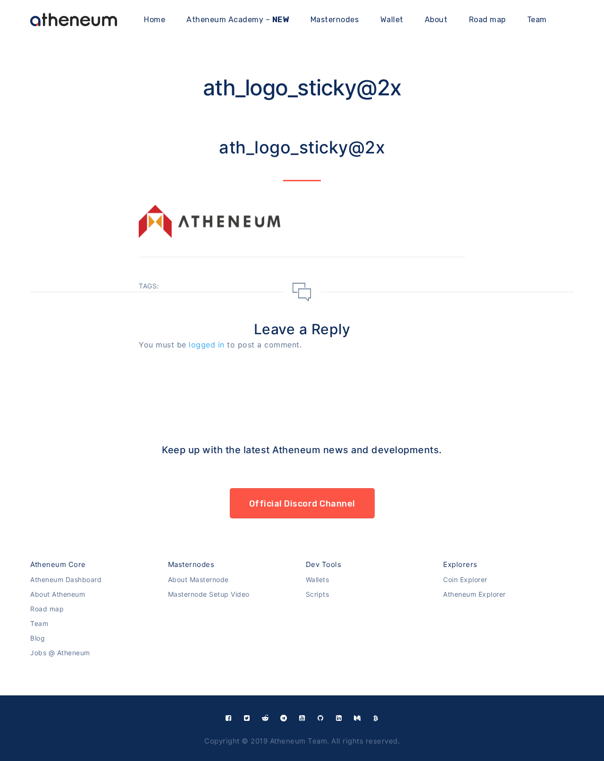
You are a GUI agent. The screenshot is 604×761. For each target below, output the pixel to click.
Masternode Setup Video (209, 594)
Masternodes (334, 19)
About (436, 19)
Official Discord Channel (302, 504)
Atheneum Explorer (474, 594)
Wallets (317, 579)
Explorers (460, 564)
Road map (487, 19)
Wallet (391, 19)
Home (154, 19)
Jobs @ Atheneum (60, 653)
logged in (207, 344)
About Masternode (198, 579)
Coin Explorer (465, 579)
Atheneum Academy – (237, 19)
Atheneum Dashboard (65, 579)
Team (537, 19)
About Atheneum (57, 594)
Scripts (317, 594)
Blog (37, 638)
